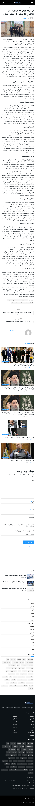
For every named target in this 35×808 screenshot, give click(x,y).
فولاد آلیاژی (5, 677)
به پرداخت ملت (30, 668)
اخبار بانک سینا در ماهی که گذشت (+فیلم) (15, 575)
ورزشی (32, 649)
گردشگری (31, 688)
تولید (19, 671)
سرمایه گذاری (11, 674)
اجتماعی (32, 604)
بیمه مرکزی (30, 671)
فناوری (32, 636)
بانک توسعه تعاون (29, 662)
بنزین (18, 665)
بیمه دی (8, 668)
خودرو (32, 620)
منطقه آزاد (7, 680)
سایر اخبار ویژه (27, 7)
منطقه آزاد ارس (30, 682)
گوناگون (32, 639)
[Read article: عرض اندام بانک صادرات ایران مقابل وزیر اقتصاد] (30, 583)
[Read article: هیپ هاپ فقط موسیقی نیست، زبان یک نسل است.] (17, 428)
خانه (33, 7)
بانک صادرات (15, 662)
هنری (32, 646)
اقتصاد (24, 659)
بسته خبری (24, 665)
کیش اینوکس (4, 685)
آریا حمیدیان (30, 659)
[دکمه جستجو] (3, 2)
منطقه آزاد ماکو (14, 303)
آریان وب (23, 802)
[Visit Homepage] (18, 2)
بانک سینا (22, 662)
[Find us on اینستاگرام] (28, 799)
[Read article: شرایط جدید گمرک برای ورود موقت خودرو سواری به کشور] (30, 590)
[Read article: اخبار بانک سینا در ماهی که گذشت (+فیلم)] (30, 576)
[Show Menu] (32, 2)
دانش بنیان (30, 674)
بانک (32, 613)
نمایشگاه (31, 685)
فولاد (10, 677)
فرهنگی (32, 633)
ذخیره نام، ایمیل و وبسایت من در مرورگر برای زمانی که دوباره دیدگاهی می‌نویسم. (19, 526)
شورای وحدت (21, 677)
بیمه (33, 617)
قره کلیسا (31, 303)
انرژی (32, 610)
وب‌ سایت (31, 517)
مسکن (32, 642)
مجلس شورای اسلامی (22, 680)
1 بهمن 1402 (23, 577)
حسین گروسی (13, 671)
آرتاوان (24, 18)
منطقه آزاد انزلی (21, 682)
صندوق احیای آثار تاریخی (13, 300)
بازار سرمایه (13, 659)
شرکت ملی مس (30, 677)
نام (32, 502)
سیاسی (32, 629)
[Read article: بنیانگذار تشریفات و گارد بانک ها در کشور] (17, 451)
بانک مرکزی (30, 665)
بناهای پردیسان (24, 300)
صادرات (15, 677)
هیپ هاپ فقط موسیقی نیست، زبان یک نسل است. (19, 438)
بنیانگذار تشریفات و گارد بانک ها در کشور (22, 461)
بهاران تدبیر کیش (12, 665)
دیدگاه (31, 480)
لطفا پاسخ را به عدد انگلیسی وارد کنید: (24, 531)
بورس (23, 668)
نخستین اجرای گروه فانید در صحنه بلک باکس (23, 785)
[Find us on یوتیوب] (25, 799)
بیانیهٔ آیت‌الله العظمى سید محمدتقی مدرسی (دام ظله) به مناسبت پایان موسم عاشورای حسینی (18, 389)
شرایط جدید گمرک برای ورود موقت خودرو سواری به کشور (14, 589)
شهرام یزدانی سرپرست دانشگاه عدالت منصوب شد (22, 788)
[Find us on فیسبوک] (33, 799)
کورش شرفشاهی (23, 303)
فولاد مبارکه (30, 680)
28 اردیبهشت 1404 (24, 440)
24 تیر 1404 (25, 392)
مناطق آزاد (13, 680)
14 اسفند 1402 (16, 18)
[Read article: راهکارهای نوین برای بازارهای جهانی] (17, 355)
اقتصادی (32, 607)
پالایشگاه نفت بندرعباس (22, 685)
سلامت (32, 626)
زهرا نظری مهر (23, 674)
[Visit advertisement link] (17, 556)
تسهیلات (24, 671)
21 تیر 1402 (23, 592)
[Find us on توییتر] (31, 799)
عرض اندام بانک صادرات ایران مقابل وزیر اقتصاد (14, 582)
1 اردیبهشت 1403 (22, 584)
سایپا (17, 674)
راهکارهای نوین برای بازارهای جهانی (24, 365)
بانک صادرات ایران (6, 662)
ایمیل (32, 509)
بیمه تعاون (14, 668)
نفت (7, 682)
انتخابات (19, 659)
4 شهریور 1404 (24, 367)
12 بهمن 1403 (25, 463)
